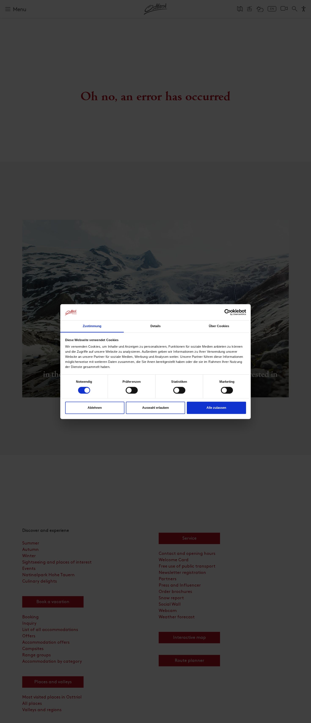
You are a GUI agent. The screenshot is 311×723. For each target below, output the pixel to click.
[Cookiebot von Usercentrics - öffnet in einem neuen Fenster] (227, 312)
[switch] (132, 392)
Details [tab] (155, 326)
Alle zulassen (216, 408)
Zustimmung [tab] (92, 326)
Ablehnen (95, 408)
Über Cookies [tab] (219, 326)
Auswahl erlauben (155, 408)
